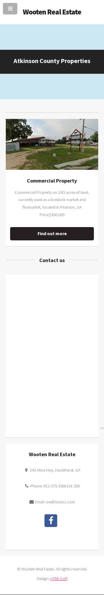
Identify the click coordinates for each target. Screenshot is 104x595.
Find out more (52, 233)
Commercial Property (52, 180)
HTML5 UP (59, 578)
